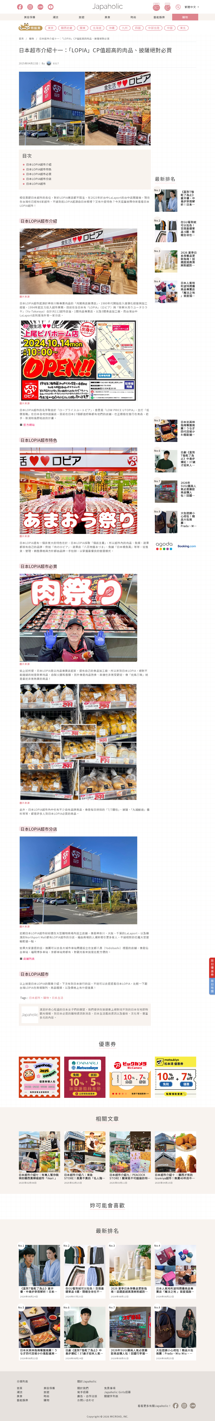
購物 (185, 17)
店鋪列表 (29, 959)
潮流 (55, 17)
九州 (125, 28)
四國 (138, 28)
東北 (183, 28)
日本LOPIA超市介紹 (39, 164)
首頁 (21, 38)
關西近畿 (66, 28)
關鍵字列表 (111, 1396)
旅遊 (81, 17)
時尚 (133, 17)
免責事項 (110, 1388)
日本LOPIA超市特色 (39, 169)
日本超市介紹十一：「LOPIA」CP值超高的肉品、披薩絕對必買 (74, 38)
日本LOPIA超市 (36, 184)
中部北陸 (154, 28)
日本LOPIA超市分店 (39, 179)
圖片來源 (25, 296)
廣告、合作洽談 (87, 1396)
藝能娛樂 (159, 17)
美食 (107, 17)
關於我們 (83, 1388)
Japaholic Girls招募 (117, 1392)
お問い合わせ (85, 1400)
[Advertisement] (177, 122)
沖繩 (112, 28)
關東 (82, 28)
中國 (170, 28)
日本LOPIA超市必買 (39, 174)
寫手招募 (83, 1392)
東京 (51, 28)
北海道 (97, 28)
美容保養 (29, 17)
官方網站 (29, 425)
